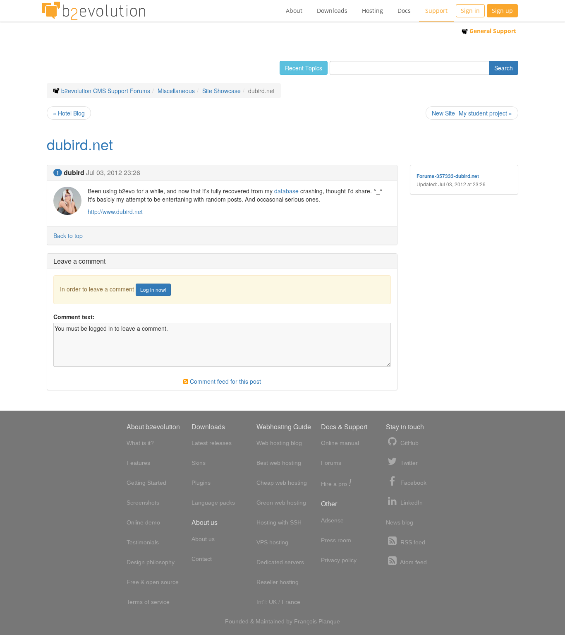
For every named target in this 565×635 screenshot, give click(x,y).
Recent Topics (303, 68)
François (305, 621)
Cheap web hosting (281, 482)
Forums (331, 462)
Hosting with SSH (279, 522)
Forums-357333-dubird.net (448, 176)
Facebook (412, 482)
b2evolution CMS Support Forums (105, 91)
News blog (399, 522)
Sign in (470, 10)
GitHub (409, 443)
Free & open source (153, 582)
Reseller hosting (277, 582)
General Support (492, 31)
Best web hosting (278, 462)
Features (138, 462)
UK (273, 602)
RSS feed (412, 542)
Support (436, 10)
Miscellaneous (176, 91)
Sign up (502, 10)
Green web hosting (281, 502)
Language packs (213, 502)
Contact (202, 559)
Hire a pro (336, 483)
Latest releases (212, 443)
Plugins (201, 482)
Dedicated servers (280, 562)
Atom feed (413, 562)
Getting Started (146, 482)
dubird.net (80, 143)
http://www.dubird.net (115, 211)
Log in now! (153, 289)
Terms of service (148, 602)
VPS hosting (272, 542)
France (291, 602)
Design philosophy (151, 562)
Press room (336, 540)
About (294, 10)
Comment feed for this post (224, 381)
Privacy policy (339, 560)
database (286, 191)
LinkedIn (411, 502)
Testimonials (143, 542)
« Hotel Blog (69, 113)
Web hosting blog (279, 443)
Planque (329, 621)
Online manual (340, 443)
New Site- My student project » (472, 113)
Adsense (332, 520)
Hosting (372, 10)
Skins (199, 462)
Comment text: (74, 317)
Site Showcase (221, 91)
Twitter (408, 462)
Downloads (332, 10)
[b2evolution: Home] (93, 10)
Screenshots (143, 502)
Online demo (143, 522)
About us (203, 539)
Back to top (68, 235)
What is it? (140, 443)
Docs (404, 10)
